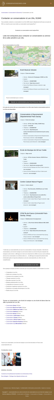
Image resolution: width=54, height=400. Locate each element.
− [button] (4, 50)
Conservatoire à (13, 315)
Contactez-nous (7, 388)
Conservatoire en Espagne (36, 394)
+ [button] (4, 48)
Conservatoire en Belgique (23, 394)
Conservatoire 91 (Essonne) (15, 12)
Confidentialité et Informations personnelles (30, 388)
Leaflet (39, 65)
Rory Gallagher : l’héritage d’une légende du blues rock (14, 376)
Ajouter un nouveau (46, 388)
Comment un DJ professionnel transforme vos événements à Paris (16, 373)
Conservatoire (4, 12)
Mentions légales (16, 388)
